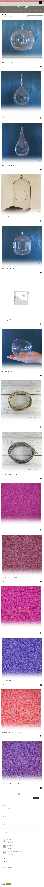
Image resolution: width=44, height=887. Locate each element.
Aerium (4, 824)
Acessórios (5, 810)
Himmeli (4, 816)
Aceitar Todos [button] (9, 884)
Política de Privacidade (7, 867)
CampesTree (5, 821)
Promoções (5, 832)
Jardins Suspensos (6, 808)
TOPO (22, 872)
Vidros (4, 819)
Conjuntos (5, 827)
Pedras (4, 813)
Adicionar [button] (41, 66)
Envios (4, 868)
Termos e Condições (7, 866)
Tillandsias (5, 805)
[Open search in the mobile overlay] (22, 798)
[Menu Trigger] (40, 2)
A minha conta (5, 861)
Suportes (4, 829)
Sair (3, 863)
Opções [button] (3, 884)
